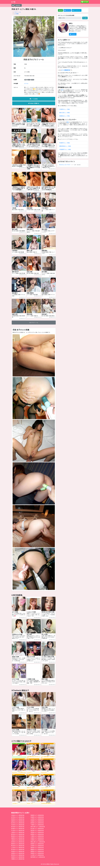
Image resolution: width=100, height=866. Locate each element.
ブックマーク (77, 10)
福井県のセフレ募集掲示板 (37, 830)
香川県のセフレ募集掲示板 (17, 849)
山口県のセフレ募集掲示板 (17, 847)
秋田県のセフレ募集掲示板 (17, 819)
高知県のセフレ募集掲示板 (17, 851)
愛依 (68, 122)
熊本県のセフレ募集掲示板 (17, 855)
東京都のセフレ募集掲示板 (17, 826)
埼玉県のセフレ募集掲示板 (17, 824)
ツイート (68, 10)
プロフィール (17, 12)
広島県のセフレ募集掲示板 (37, 845)
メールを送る (34, 98)
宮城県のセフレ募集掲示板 (37, 817)
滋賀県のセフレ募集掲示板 (17, 838)
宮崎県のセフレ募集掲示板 (17, 857)
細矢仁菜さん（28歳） (64, 112)
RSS (61, 10)
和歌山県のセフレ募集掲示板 (38, 842)
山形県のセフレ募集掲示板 (37, 819)
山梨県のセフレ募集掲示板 (17, 832)
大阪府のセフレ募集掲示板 (17, 840)
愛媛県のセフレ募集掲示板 (37, 849)
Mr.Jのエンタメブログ (64, 164)
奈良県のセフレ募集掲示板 (17, 842)
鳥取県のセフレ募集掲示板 (17, 843)
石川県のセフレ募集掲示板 (17, 830)
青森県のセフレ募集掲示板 (37, 815)
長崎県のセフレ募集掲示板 (37, 853)
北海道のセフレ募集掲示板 (17, 815)
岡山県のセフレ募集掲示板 (17, 845)
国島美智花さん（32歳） (65, 146)
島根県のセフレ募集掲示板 (37, 843)
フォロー (73, 34)
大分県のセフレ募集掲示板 (37, 855)
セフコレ (26, 83)
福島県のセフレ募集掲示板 (17, 821)
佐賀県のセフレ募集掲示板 (17, 853)
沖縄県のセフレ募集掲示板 (17, 859)
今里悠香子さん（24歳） (65, 149)
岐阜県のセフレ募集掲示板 (17, 834)
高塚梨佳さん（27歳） (64, 116)
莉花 (62, 90)
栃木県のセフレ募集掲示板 (17, 823)
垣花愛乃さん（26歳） (64, 142)
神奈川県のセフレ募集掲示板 (38, 826)
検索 (85, 18)
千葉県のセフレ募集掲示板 (37, 824)
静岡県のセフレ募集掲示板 (37, 834)
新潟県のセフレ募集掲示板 (17, 828)
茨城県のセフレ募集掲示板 (37, 821)
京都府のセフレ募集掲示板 (37, 838)
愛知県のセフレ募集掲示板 (17, 836)
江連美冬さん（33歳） (64, 109)
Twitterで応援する (34, 103)
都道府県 (18, 5)
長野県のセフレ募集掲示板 (37, 832)
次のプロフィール (33, 322)
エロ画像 (16, 13)
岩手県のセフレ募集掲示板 (17, 817)
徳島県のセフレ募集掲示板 (37, 847)
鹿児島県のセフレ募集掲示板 (38, 857)
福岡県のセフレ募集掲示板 (37, 851)
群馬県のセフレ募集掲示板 (37, 823)
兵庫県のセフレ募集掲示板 (37, 840)
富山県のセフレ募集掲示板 (37, 828)
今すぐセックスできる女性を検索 (66, 15)
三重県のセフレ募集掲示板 (37, 836)
